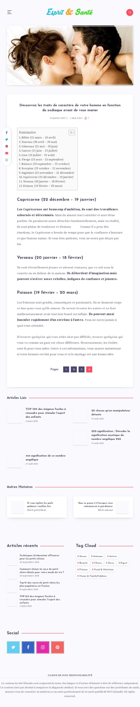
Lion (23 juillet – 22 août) (38, 155)
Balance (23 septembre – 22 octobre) (45, 164)
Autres (113, 556)
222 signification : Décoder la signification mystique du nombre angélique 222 (110, 435)
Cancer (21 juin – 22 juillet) (39, 150)
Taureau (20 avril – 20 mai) (39, 142)
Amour (83, 556)
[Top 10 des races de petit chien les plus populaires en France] (12, 587)
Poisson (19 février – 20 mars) (42, 186)
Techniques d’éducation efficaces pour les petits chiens (39, 557)
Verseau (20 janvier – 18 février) (44, 181)
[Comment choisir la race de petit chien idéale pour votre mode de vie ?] (12, 573)
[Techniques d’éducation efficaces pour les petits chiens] (12, 559)
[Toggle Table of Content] (70, 132)
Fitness (83, 569)
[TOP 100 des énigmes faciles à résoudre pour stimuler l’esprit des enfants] (12, 600)
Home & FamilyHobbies (93, 576)
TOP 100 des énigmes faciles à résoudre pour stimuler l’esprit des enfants (46, 413)
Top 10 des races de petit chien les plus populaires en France (40, 584)
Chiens (98, 563)
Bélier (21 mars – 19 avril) (38, 137)
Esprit (124, 563)
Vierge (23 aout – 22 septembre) (43, 159)
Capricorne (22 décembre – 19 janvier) (48, 177)
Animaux (98, 556)
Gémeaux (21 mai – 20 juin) (40, 146)
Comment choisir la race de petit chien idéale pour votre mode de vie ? (42, 571)
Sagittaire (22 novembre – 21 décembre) (48, 173)
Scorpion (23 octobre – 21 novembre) (46, 168)
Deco (111, 563)
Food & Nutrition (104, 569)
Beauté (83, 563)
